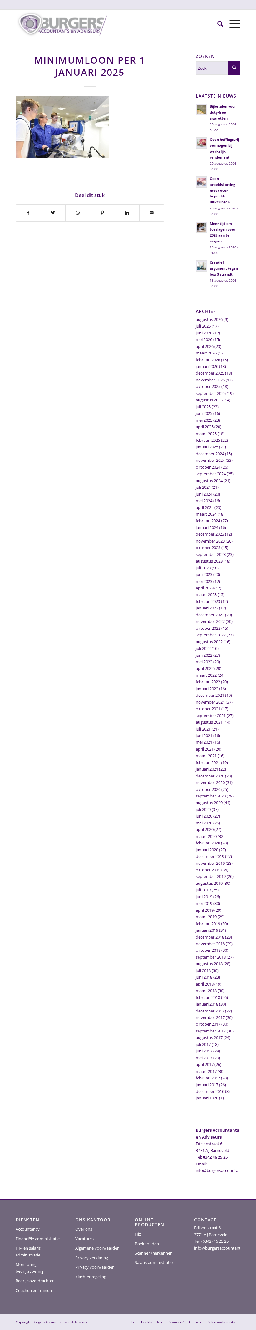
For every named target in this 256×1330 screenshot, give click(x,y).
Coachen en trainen (34, 1290)
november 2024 (210, 460)
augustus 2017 (209, 1037)
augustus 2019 (209, 883)
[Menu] (231, 24)
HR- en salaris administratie (28, 1251)
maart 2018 (206, 990)
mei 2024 (204, 500)
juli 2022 (203, 648)
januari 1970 (207, 1098)
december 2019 (210, 856)
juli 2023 (203, 568)
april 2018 (205, 984)
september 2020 (211, 796)
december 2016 (210, 1091)
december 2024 (210, 453)
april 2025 (205, 427)
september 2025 (211, 393)
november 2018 (210, 943)
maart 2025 (206, 433)
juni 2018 (204, 977)
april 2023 (205, 588)
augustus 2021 (209, 722)
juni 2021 (204, 735)
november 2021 (210, 702)
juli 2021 (203, 729)
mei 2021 (204, 742)
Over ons (83, 1229)
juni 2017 (204, 1051)
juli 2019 (203, 890)
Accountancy (28, 1229)
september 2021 (211, 715)
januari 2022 (207, 688)
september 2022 (211, 635)
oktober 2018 (208, 950)
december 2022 (210, 615)
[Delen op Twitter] (53, 213)
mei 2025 (204, 420)
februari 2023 (208, 601)
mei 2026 (204, 339)
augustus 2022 (209, 642)
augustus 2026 (209, 319)
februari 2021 (208, 762)
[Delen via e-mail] (152, 213)
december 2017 (210, 1011)
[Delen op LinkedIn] (127, 213)
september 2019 (211, 876)
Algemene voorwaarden (97, 1248)
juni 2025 (204, 413)
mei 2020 (204, 823)
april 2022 (205, 668)
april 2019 (205, 910)
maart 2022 (206, 675)
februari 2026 (208, 360)
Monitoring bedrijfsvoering (29, 1267)
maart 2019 (206, 917)
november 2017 (210, 1017)
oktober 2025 (208, 386)
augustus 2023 (209, 561)
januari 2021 (207, 769)
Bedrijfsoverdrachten (35, 1280)
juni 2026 (204, 333)
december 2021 (210, 695)
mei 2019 (204, 903)
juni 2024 (204, 494)
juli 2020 (203, 809)
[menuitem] (217, 24)
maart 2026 (206, 353)
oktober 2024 (208, 467)
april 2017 (205, 1064)
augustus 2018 (209, 963)
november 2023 (210, 541)
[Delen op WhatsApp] (78, 213)
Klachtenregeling (90, 1277)
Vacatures (84, 1238)
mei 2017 (204, 1058)
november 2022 (210, 621)
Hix (138, 1234)
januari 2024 (207, 527)
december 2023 (210, 534)
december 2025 (210, 373)
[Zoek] (217, 24)
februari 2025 (208, 440)
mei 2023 (204, 581)
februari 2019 (208, 923)
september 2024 (211, 473)
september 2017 (211, 1031)
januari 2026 (207, 366)
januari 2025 (207, 447)
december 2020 (210, 776)
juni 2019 (204, 896)
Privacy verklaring (91, 1258)
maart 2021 (206, 755)
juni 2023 (204, 574)
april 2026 (205, 346)
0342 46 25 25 (215, 1157)
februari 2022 (208, 682)
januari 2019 (207, 930)
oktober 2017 (208, 1024)
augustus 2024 (209, 480)
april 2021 (205, 749)
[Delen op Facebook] (28, 213)
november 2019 (210, 863)
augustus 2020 (209, 802)
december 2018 (210, 937)
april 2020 (205, 829)
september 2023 (211, 554)
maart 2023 (206, 594)
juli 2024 (203, 487)
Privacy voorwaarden (95, 1267)
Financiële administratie (38, 1238)
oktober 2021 (208, 708)
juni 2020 (204, 816)
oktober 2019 (208, 870)
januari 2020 (207, 850)
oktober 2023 (208, 547)
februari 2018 (208, 997)
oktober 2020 (208, 789)
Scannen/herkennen (154, 1253)
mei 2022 (204, 662)
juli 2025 (203, 407)
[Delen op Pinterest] (102, 213)
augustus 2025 (209, 400)
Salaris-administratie (154, 1262)
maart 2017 (206, 1071)
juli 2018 (203, 970)
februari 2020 (208, 843)
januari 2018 (207, 1004)
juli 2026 (203, 326)
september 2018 (211, 957)
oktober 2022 (208, 628)
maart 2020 (206, 836)
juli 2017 (203, 1044)
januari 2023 (207, 608)
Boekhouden (147, 1243)
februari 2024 (208, 520)
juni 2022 (204, 655)
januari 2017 (207, 1085)
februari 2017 (208, 1078)
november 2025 (210, 380)
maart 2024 (206, 514)
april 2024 (205, 507)
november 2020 (210, 782)
